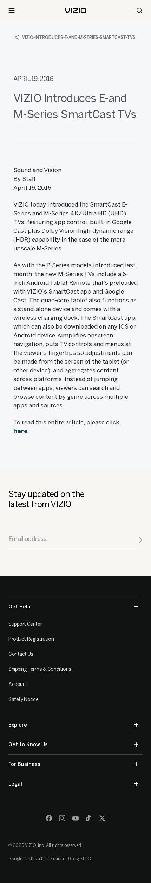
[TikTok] (89, 818)
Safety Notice (23, 699)
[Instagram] (62, 818)
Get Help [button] (19, 607)
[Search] (139, 10)
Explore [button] (17, 725)
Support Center (25, 624)
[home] (75, 10)
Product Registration (31, 639)
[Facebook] (49, 818)
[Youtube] (75, 818)
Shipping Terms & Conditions (39, 669)
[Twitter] (102, 818)
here (20, 430)
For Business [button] (24, 764)
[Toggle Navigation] (11, 10)
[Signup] (138, 540)
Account (17, 684)
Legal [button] (15, 784)
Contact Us (20, 654)
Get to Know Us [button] (28, 745)
